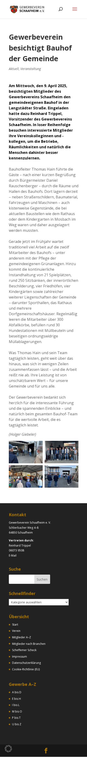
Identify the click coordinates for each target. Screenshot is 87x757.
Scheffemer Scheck (24, 650)
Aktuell (14, 69)
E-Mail (12, 555)
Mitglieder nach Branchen (28, 644)
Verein (16, 631)
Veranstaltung (30, 69)
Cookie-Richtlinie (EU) (26, 669)
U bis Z (16, 724)
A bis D (16, 692)
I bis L (15, 705)
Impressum (19, 656)
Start (15, 625)
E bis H (16, 699)
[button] (8, 748)
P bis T (16, 718)
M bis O (17, 711)
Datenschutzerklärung (26, 663)
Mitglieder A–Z (21, 637)
